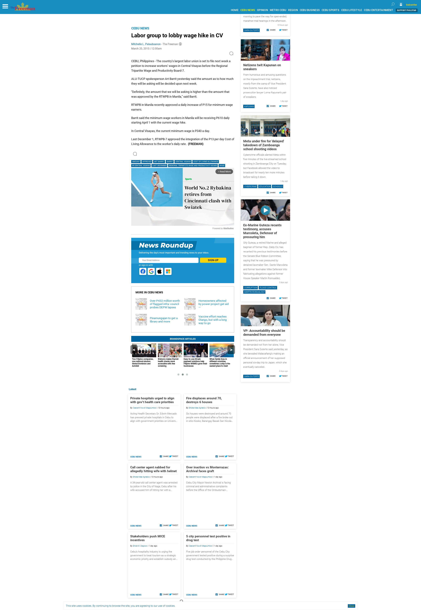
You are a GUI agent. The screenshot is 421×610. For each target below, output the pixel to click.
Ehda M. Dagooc (140, 546)
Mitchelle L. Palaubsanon (146, 44)
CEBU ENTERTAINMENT (378, 10)
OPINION (262, 10)
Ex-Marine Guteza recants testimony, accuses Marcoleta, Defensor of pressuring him (262, 231)
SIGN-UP (213, 260)
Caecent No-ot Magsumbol (144, 408)
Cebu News (140, 28)
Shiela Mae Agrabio (197, 408)
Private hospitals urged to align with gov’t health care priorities (152, 400)
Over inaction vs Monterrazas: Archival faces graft (207, 469)
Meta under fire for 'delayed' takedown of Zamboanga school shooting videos (263, 145)
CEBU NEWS (247, 10)
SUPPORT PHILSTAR (406, 10)
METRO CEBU (278, 10)
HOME (234, 10)
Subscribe (411, 4)
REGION (293, 10)
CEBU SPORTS (330, 10)
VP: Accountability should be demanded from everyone (264, 333)
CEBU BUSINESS (310, 10)
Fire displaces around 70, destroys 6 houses (204, 400)
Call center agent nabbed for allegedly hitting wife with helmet (153, 469)
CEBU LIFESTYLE (351, 10)
